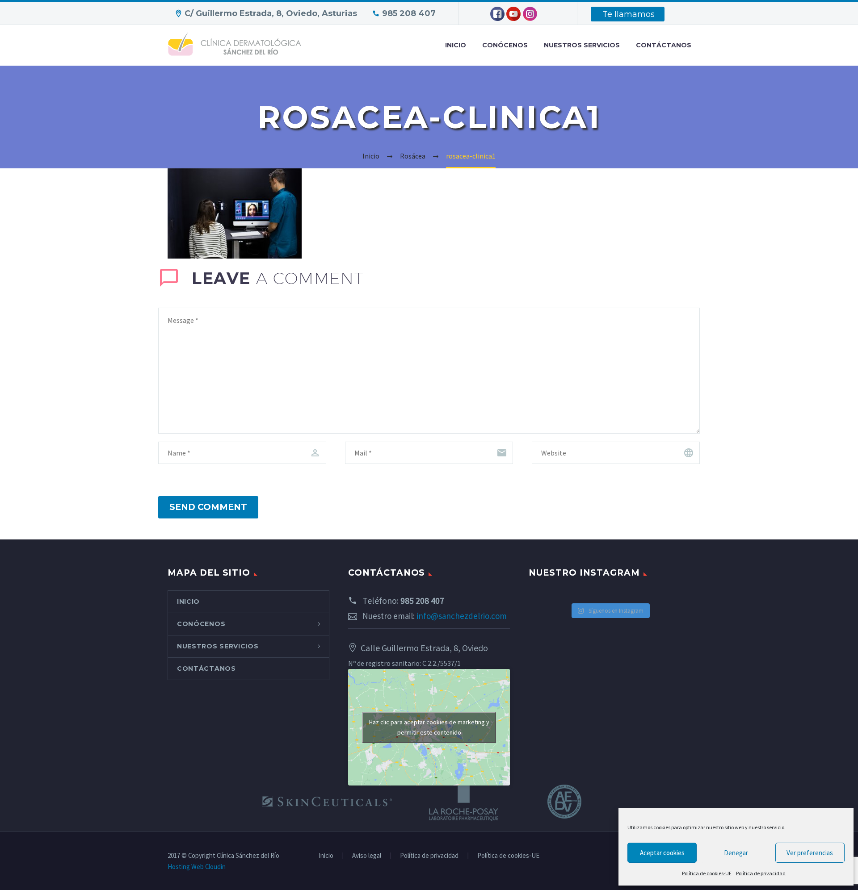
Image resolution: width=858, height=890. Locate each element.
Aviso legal (366, 855)
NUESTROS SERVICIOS (582, 45)
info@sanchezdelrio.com (461, 615)
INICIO (455, 45)
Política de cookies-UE (707, 873)
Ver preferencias (809, 852)
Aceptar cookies (662, 852)
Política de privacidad (761, 873)
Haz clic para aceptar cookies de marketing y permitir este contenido (429, 727)
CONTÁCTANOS (663, 45)
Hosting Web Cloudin (197, 866)
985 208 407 (409, 13)
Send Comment (208, 507)
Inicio (326, 855)
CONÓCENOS (505, 45)
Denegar (736, 852)
